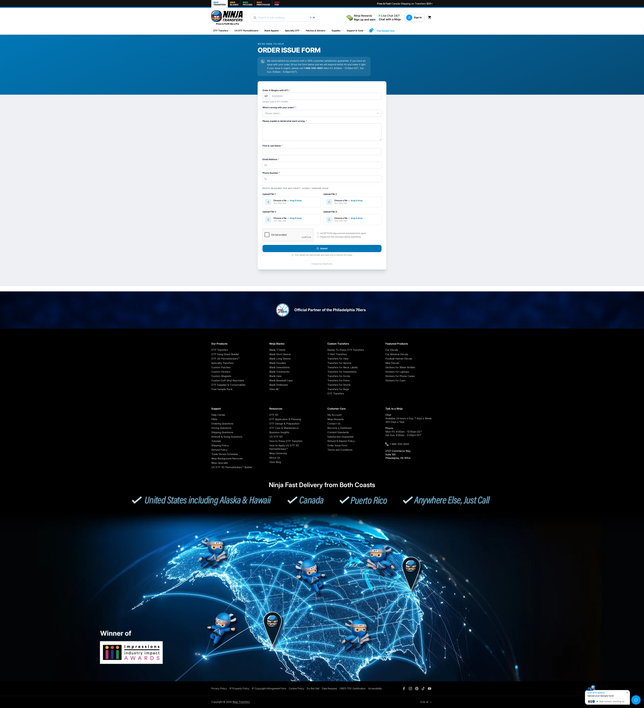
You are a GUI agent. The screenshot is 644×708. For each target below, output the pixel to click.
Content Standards (338, 432)
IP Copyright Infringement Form (269, 688)
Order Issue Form (337, 445)
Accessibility (375, 688)
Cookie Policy (296, 688)
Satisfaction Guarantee (340, 436)
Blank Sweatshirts (279, 367)
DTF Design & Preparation (284, 423)
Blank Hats (275, 376)
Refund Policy (219, 449)
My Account (334, 414)
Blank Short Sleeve (280, 354)
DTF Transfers (221, 30)
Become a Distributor (339, 428)
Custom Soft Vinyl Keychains (227, 380)
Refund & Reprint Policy (341, 441)
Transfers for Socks (338, 376)
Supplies (337, 30)
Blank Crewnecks (279, 371)
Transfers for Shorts (339, 384)
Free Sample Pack (385, 31)
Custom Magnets (221, 376)
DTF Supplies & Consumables (228, 384)
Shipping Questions (222, 432)
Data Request (329, 688)
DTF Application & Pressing (285, 419)
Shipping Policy (220, 445)
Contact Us (333, 423)
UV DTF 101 (275, 436)
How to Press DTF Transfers (286, 441)
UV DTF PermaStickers (247, 30)
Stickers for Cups (395, 380)
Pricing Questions (221, 428)
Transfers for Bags (338, 389)
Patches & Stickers (317, 30)
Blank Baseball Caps (281, 380)
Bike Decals (392, 363)
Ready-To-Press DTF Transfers (345, 349)
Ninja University (278, 453)
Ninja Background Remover (227, 458)
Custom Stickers (220, 371)
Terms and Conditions (340, 449)
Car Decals (391, 349)
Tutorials (216, 441)
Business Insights (279, 432)
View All (273, 389)
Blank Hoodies (277, 363)
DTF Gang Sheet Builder (225, 354)
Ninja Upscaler (219, 462)
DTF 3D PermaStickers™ (225, 358)
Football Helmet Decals (398, 358)
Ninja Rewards (335, 419)
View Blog (275, 462)
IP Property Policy (239, 688)
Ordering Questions (222, 423)
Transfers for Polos (338, 380)
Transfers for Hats (337, 358)
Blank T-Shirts (277, 349)
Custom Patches (221, 367)
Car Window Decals (396, 354)
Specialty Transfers (222, 363)
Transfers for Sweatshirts (342, 371)
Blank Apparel (272, 30)
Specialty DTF (293, 30)
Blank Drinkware (278, 384)
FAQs (214, 419)
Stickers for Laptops (397, 371)
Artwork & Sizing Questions (226, 436)
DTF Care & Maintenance (284, 428)
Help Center (218, 414)
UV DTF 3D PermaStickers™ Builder (231, 467)
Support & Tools (356, 30)
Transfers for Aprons (339, 363)
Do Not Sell (313, 688)
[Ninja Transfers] (227, 17)
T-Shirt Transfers (337, 354)
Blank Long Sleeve (280, 358)
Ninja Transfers (241, 701)
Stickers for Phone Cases (400, 376)
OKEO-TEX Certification (353, 688)
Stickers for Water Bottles (400, 367)
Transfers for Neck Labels (342, 367)
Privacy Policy (219, 688)
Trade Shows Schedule (224, 454)
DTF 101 (273, 414)
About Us (274, 457)
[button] (430, 17)
